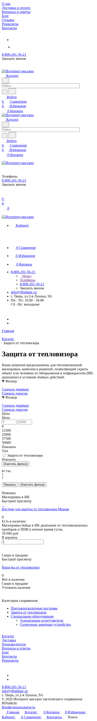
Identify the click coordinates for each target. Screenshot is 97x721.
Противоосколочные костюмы (34, 608)
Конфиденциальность (18, 707)
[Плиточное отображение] (3, 489)
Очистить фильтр (32, 484)
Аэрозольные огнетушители (41, 620)
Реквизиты (10, 660)
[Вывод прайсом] (9, 489)
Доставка (9, 640)
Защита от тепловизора (28, 612)
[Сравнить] (4, 551)
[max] (16, 47)
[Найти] (12, 91)
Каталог (8, 636)
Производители (14, 644)
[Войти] (4, 194)
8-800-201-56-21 (14, 54)
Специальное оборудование (32, 616)
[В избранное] (4, 547)
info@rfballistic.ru (24, 292)
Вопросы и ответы (16, 648)
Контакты (9, 656)
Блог (5, 652)
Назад (26, 276)
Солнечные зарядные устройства (45, 624)
